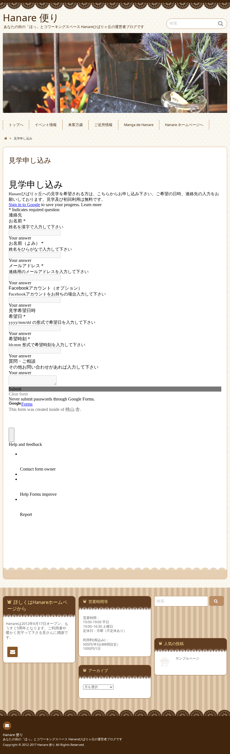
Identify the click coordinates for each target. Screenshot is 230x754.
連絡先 (12, 652)
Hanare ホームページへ (184, 124)
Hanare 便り (13, 734)
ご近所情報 (103, 124)
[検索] (216, 601)
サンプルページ (187, 658)
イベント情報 (46, 124)
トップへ (16, 124)
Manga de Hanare (138, 124)
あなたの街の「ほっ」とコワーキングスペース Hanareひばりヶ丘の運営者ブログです (62, 739)
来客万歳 (75, 124)
